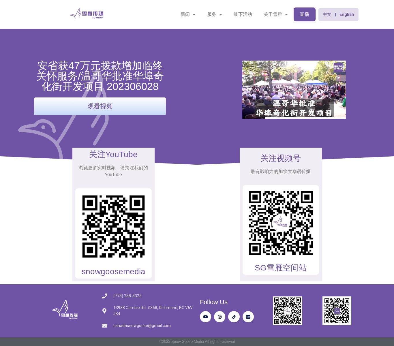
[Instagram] (219, 316)
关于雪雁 (273, 14)
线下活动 (243, 14)
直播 (304, 14)
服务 (211, 14)
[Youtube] (205, 316)
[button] (338, 14)
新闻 (185, 14)
